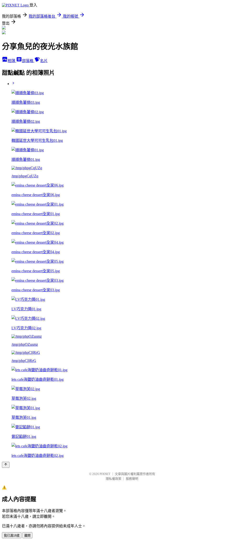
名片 (44, 61)
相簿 (12, 61)
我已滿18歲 (12, 535)
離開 (27, 535)
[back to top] (6, 465)
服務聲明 (132, 478)
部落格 (28, 61)
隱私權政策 (113, 478)
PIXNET (105, 474)
